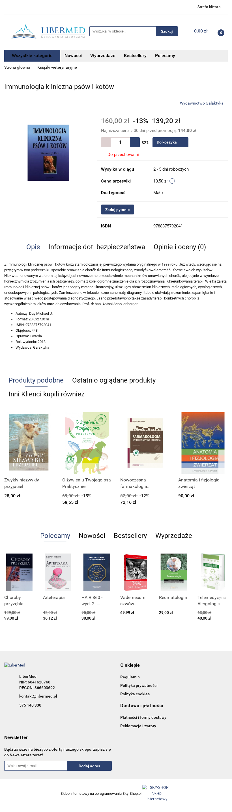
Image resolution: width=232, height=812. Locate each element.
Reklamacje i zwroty (138, 726)
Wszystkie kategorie (32, 55)
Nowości (73, 55)
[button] (130, 665)
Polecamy (165, 55)
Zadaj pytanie (117, 209)
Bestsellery (135, 55)
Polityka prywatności (139, 685)
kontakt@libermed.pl (38, 696)
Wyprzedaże (102, 55)
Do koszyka (167, 142)
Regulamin (130, 677)
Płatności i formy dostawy (143, 717)
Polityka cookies (135, 694)
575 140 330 (30, 705)
